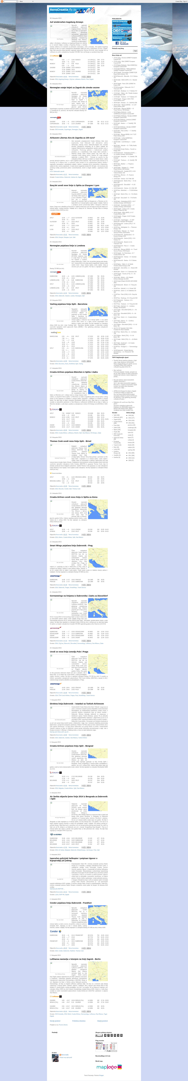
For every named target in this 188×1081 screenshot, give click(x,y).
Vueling (81, 363)
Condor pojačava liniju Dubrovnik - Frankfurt (71, 903)
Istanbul (67, 737)
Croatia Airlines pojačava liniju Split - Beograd (71, 746)
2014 (56, 79)
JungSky (116, 455)
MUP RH (61, 894)
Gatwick (67, 296)
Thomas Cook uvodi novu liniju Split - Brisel (70, 441)
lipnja (129, 437)
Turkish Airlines (82, 737)
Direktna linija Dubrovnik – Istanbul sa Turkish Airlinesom (77, 704)
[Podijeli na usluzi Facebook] (88, 77)
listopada (130, 430)
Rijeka (115, 429)
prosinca (130, 425)
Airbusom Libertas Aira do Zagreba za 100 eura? (72, 138)
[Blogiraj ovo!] (84, 77)
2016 (130, 415)
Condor (66, 489)
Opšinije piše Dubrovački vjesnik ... (60, 732)
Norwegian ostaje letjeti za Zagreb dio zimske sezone (75, 87)
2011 (130, 455)
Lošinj (115, 449)
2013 (130, 423)
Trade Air (116, 445)
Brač (115, 447)
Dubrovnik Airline (118, 437)
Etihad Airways (81, 850)
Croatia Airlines (59, 177)
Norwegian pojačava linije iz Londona (67, 246)
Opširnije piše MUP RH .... (57, 889)
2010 (130, 458)
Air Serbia (61, 850)
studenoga (131, 427)
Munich (83, 79)
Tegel (105, 1014)
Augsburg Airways (64, 79)
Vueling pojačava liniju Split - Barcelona (68, 304)
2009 (130, 460)
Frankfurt (72, 951)
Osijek (115, 432)
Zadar (99, 433)
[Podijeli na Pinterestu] (90, 77)
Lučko (57, 894)
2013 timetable (59, 129)
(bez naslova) (117, 370)
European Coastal (116, 442)
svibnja (130, 440)
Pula (87, 79)
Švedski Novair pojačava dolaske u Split (125, 360)
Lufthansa (77, 79)
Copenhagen (67, 129)
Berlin (69, 1014)
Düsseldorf (73, 643)
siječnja (130, 450)
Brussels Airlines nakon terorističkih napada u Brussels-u (124, 380)
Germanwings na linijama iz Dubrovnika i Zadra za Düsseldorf (79, 596)
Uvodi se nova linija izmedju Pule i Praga (69, 652)
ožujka (130, 445)
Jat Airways (89, 850)
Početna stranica (78, 1021)
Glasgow (66, 237)
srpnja (130, 435)
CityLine (72, 79)
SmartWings (73, 587)
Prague (67, 587)
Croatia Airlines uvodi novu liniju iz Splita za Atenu (73, 497)
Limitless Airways (116, 452)
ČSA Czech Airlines (64, 695)
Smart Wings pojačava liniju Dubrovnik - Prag (71, 545)
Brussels (61, 489)
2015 (130, 418)
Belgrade (61, 788)
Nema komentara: (74, 76)
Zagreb (91, 79)
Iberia (66, 363)
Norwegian (75, 129)
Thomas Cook (76, 489)
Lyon (70, 237)
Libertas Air (74, 177)
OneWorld (72, 363)
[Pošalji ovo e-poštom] (83, 77)
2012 (130, 453)
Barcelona (61, 363)
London (72, 296)
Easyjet (61, 237)
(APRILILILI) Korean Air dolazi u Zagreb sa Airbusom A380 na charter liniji (125, 391)
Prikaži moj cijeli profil (66, 1057)
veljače (130, 447)
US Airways (93, 433)
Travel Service (82, 587)
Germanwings (81, 643)
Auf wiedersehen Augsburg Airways (66, 22)
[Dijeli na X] (86, 77)
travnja (130, 442)
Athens (61, 537)
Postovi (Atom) (63, 1025)
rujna (129, 432)
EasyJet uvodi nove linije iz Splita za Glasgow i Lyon (74, 185)
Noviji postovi (55, 1021)
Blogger (101, 1075)
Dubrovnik (67, 177)
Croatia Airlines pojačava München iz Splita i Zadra (74, 372)
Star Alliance (86, 433)
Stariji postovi (102, 1021)
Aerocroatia (64, 1055)
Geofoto (116, 457)
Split (74, 237)
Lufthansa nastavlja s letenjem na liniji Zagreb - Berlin (75, 959)
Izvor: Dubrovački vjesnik (57, 171)
